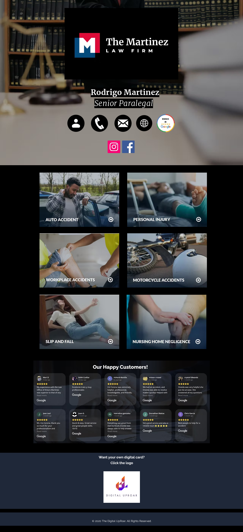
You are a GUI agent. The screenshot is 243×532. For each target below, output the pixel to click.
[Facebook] (128, 147)
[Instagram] (114, 147)
